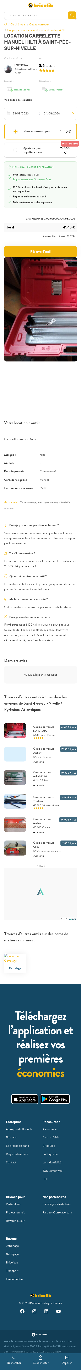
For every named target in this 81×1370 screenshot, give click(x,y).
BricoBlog (49, 1145)
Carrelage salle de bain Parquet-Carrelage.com (57, 1208)
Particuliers (13, 1204)
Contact (11, 1162)
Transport (12, 1270)
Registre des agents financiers (38, 1351)
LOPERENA (21, 65)
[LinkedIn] (46, 1312)
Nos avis (11, 1137)
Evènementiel (14, 1279)
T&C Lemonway (52, 1170)
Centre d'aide (51, 1137)
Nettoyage (12, 1254)
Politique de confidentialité (52, 1158)
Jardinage (12, 1245)
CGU (45, 1179)
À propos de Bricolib (19, 1129)
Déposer (67, 1363)
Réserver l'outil (40, 251)
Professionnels (15, 1212)
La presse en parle (17, 1145)
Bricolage (12, 1262)
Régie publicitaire (17, 1154)
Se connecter (41, 1363)
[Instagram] (34, 1312)
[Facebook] (22, 1312)
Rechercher (14, 1363)
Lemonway (18, 1341)
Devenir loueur (15, 1220)
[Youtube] (59, 1312)
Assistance (50, 1129)
